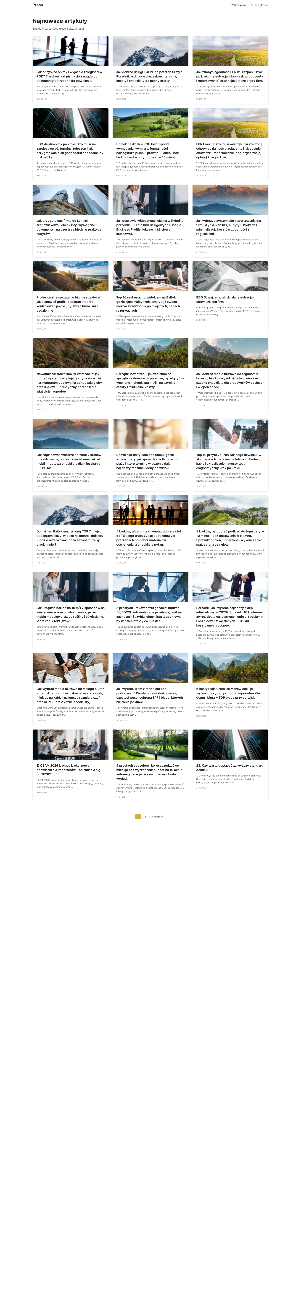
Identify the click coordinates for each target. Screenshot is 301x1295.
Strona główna (259, 5)
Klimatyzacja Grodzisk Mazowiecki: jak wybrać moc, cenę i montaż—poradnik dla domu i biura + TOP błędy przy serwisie (228, 693)
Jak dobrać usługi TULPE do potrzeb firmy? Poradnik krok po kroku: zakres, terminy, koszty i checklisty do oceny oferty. (149, 76)
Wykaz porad (239, 5)
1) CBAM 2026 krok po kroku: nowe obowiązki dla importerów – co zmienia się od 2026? (68, 770)
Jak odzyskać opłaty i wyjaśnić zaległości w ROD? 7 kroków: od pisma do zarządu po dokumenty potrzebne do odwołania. (70, 76)
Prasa (38, 5)
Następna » (158, 816)
